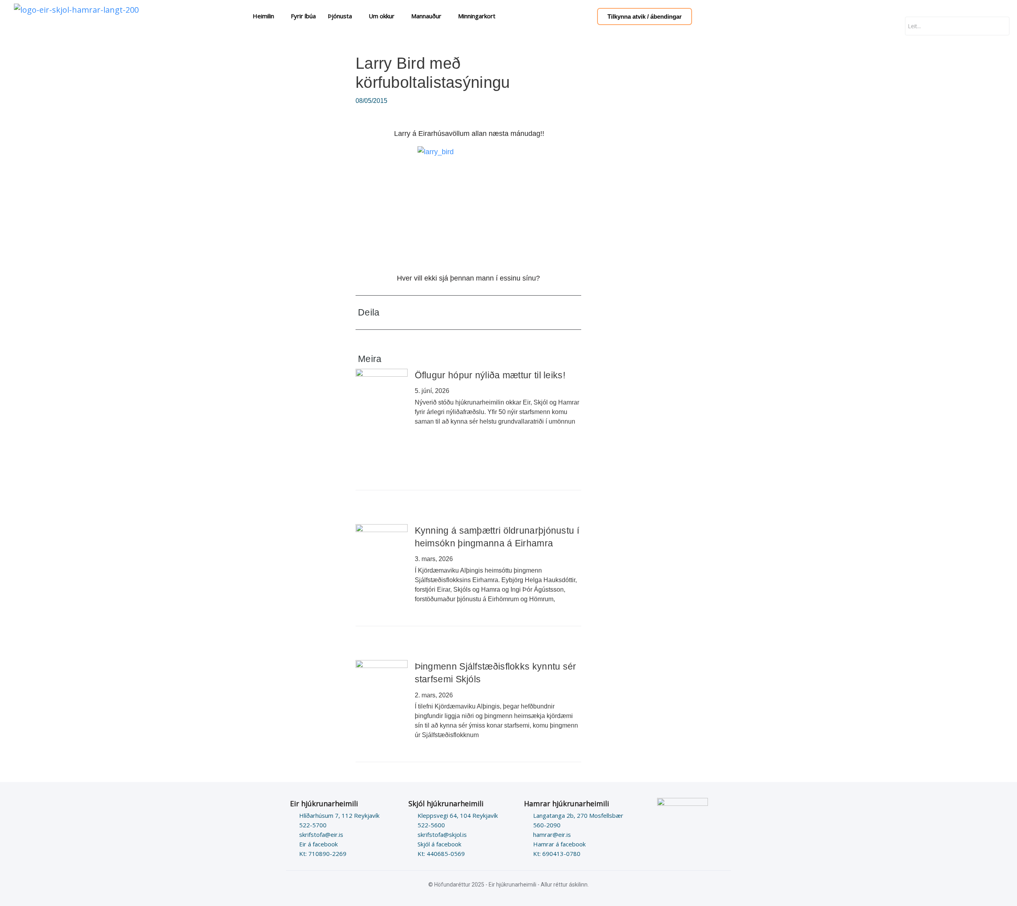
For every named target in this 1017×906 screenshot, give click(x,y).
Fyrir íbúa (303, 16)
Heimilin (263, 16)
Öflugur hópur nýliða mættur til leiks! (490, 375)
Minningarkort (476, 16)
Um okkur (381, 16)
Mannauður (426, 16)
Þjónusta (340, 16)
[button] (521, 312)
